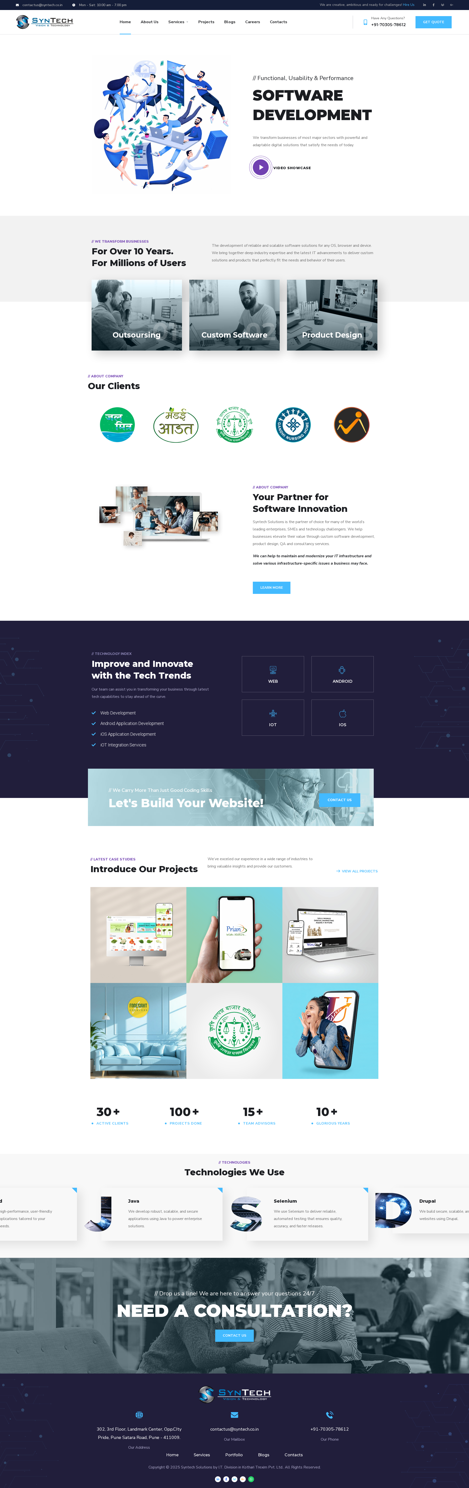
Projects (206, 22)
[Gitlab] (442, 4)
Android (109, 972)
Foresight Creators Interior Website (129, 1056)
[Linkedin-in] (424, 4)
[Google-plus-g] (451, 4)
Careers (252, 22)
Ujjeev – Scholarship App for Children (323, 1056)
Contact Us (234, 1335)
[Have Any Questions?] (365, 22)
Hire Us (409, 4)
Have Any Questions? (388, 18)
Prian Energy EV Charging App (221, 954)
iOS (295, 972)
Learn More (271, 587)
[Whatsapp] (251, 1479)
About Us (150, 22)
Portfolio (234, 1455)
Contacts (278, 22)
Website (129, 972)
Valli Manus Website (324, 963)
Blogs (229, 22)
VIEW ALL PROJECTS (360, 871)
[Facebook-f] (433, 4)
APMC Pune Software (229, 1059)
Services (176, 22)
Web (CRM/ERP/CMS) (235, 966)
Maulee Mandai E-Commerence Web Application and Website (129, 953)
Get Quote (433, 22)
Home (125, 22)
